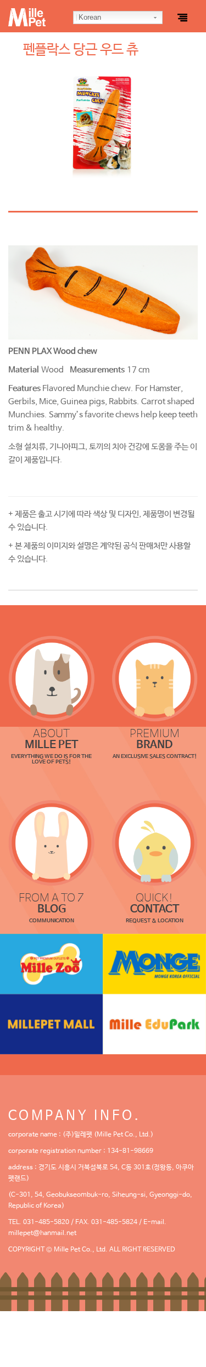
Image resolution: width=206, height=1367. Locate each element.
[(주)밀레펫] (51, 13)
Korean (90, 17)
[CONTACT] (155, 843)
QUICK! (154, 904)
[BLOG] (51, 843)
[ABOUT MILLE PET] (51, 678)
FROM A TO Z (51, 904)
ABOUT (51, 739)
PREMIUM (155, 739)
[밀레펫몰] (51, 1024)
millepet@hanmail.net (42, 1233)
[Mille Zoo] (51, 964)
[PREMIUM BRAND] (155, 678)
